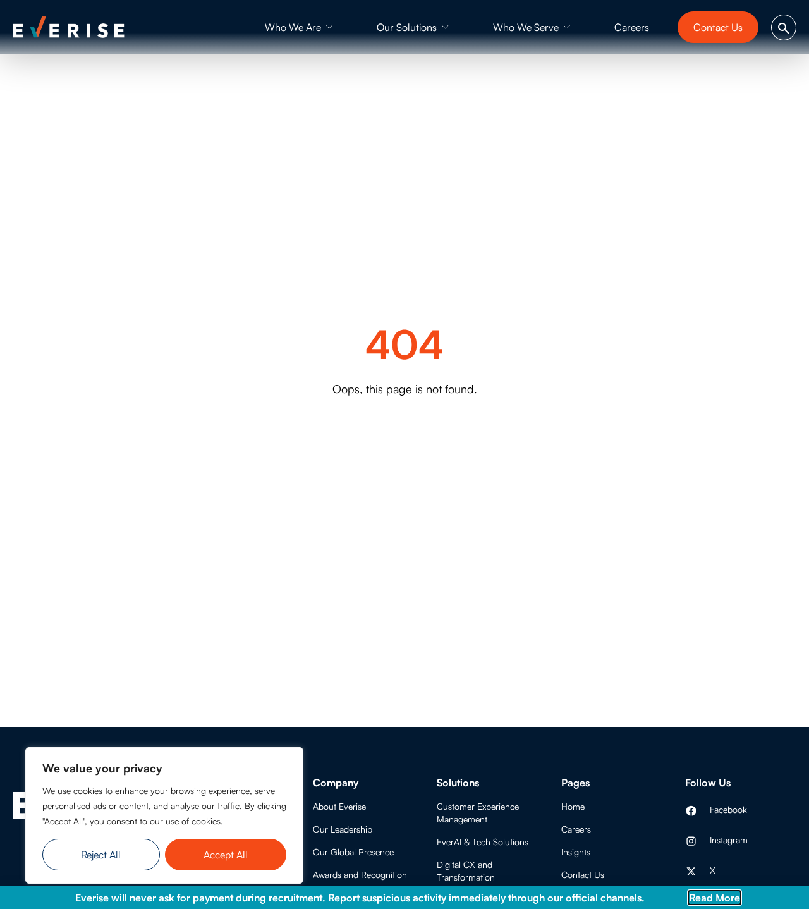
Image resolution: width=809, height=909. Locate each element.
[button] (299, 27)
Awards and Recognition (360, 874)
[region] (164, 815)
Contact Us (582, 874)
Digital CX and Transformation (466, 870)
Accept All (226, 854)
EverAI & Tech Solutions (482, 841)
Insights (575, 851)
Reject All (101, 854)
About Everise (339, 806)
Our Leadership (342, 829)
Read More (714, 897)
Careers (576, 829)
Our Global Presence (353, 851)
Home (573, 806)
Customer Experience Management (478, 812)
